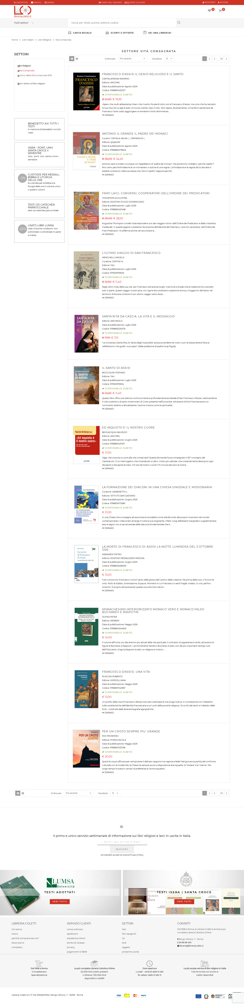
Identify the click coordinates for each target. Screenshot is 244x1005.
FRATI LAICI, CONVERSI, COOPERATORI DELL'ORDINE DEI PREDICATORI (156, 193)
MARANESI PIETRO (112, 554)
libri (124, 929)
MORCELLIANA (118, 680)
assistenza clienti (76, 938)
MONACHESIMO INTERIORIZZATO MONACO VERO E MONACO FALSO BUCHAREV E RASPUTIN (153, 611)
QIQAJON (115, 142)
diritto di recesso (76, 942)
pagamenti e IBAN (77, 951)
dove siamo (18, 942)
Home (15, 40)
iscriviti (122, 849)
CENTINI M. (117, 261)
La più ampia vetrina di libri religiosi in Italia (205, 968)
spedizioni (72, 933)
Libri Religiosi (44, 40)
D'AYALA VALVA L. (120, 138)
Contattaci (22, 2)
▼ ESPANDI (108, 115)
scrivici (38, 2)
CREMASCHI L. (137, 138)
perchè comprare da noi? (25, 938)
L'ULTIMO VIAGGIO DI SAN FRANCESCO (131, 253)
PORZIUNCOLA (118, 740)
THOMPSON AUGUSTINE (114, 198)
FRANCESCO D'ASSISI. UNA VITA (126, 671)
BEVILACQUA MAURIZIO (114, 432)
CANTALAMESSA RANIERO (115, 78)
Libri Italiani (28, 40)
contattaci (17, 947)
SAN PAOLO (116, 321)
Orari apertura (150, 968)
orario (50, 2)
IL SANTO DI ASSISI (116, 368)
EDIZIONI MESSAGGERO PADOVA (127, 558)
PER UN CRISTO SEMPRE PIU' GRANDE (131, 731)
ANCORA (115, 82)
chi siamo (17, 929)
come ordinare (75, 929)
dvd (124, 942)
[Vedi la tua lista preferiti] (210, 10)
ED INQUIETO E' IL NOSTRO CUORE (128, 427)
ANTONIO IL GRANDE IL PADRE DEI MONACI (135, 133)
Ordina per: (110, 58)
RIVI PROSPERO (110, 736)
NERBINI (114, 620)
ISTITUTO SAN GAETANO (122, 495)
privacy (71, 947)
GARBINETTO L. (120, 491)
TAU (112, 265)
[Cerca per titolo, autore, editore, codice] (203, 22)
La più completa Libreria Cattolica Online (94, 968)
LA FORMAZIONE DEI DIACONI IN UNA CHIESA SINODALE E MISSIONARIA (157, 487)
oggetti (126, 947)
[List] (71, 58)
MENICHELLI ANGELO (113, 257)
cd (123, 938)
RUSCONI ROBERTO (112, 676)
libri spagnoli (129, 933)
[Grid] (76, 58)
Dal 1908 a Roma (39, 968)
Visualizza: (157, 58)
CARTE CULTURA (137, 2)
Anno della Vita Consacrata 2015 (35, 75)
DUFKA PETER (109, 617)
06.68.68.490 (185, 942)
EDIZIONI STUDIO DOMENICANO (127, 202)
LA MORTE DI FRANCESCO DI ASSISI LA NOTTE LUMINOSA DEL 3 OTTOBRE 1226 (157, 548)
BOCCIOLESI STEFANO (113, 372)
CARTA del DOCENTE (111, 2)
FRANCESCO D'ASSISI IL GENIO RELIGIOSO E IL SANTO (143, 74)
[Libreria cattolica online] (22, 12)
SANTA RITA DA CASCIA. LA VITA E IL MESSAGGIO (138, 316)
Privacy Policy (136, 855)
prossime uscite (130, 951)
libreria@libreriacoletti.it (191, 946)
